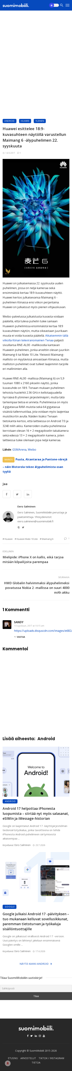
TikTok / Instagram (51, 1058)
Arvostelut (28, 1058)
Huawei (25, 120)
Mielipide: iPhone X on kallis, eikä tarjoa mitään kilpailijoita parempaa (33, 559)
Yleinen (39, 120)
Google (10, 906)
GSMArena (19, 449)
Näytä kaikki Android (34, 963)
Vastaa (21, 636)
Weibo (32, 449)
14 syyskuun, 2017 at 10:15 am (29, 625)
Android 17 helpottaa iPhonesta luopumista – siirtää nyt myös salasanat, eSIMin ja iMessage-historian (36, 813)
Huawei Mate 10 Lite (27, 538)
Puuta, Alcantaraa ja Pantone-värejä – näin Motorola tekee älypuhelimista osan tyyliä (35, 465)
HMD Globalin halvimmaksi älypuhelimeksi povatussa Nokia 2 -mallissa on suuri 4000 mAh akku (36, 588)
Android (9, 120)
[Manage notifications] (7, 1063)
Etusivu (13, 1058)
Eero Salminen (26, 506)
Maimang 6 (47, 538)
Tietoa (36, 1062)
